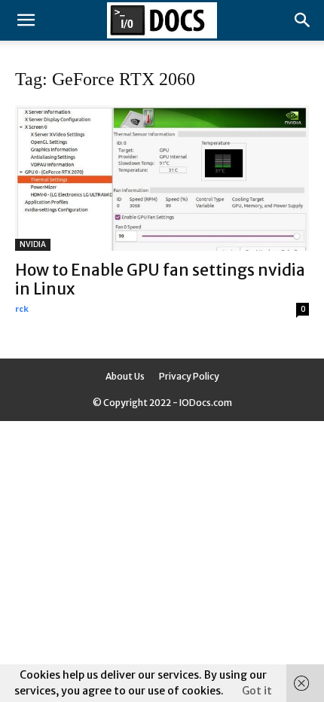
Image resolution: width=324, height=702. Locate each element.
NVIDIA (33, 244)
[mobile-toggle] (26, 20)
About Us (125, 376)
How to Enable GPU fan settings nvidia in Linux (160, 279)
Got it (257, 690)
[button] (303, 20)
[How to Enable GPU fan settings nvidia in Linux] (162, 178)
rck (22, 308)
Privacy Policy (189, 376)
